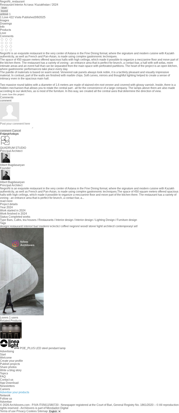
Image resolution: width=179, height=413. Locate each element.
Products (5, 29)
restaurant (16, 226)
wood (83, 226)
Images (4, 20)
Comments (6, 36)
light (99, 226)
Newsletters (7, 385)
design (4, 226)
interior (28, 226)
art (135, 226)
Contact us (6, 379)
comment (5, 130)
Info (2, 26)
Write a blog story (11, 370)
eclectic (54, 226)
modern (43, 226)
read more (6, 201)
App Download (9, 382)
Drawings (6, 23)
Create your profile (11, 360)
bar (36, 226)
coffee (64, 226)
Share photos (8, 367)
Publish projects (10, 363)
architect (108, 226)
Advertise (6, 401)
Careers (5, 389)
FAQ (3, 376)
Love (3, 32)
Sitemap (42, 411)
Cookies (31, 411)
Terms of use (8, 411)
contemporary (123, 226)
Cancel (16, 130)
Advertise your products (14, 392)
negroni (74, 226)
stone (92, 226)
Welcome (6, 357)
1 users (13, 317)
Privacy (21, 411)
